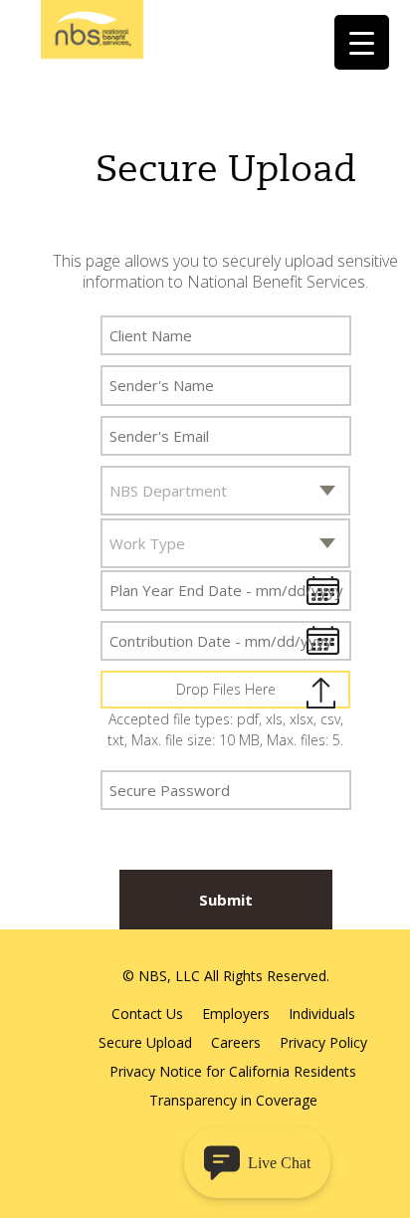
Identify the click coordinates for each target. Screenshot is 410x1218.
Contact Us (147, 1013)
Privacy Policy (323, 1042)
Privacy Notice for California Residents (232, 1071)
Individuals (322, 1013)
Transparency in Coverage (233, 1100)
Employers (236, 1013)
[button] (257, 1162)
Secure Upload (145, 1042)
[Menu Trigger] (361, 42)
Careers (236, 1042)
